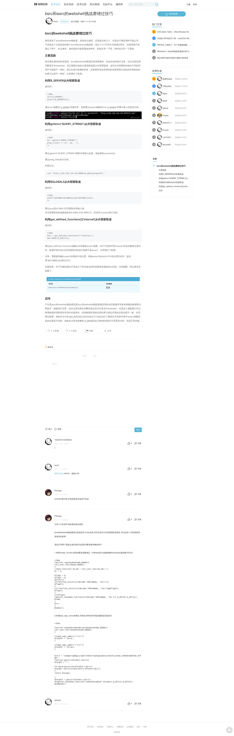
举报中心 (110, 726)
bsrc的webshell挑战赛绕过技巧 (171, 165)
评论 (138, 429)
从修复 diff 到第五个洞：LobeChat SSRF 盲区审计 (178, 38)
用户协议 (90, 726)
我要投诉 (120, 726)
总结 (160, 190)
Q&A (138, 726)
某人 (50, 429)
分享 (109, 330)
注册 (188, 4)
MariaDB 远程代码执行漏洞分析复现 (172, 57)
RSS (145, 726)
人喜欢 (73, 330)
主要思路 (162, 170)
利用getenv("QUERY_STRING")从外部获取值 (178, 178)
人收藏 (55, 330)
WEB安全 (64, 21)
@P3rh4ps (59, 473)
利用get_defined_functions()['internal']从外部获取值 (180, 186)
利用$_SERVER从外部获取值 (171, 174)
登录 (195, 4)
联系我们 (100, 726)
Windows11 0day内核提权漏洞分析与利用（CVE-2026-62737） (184, 51)
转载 (90, 330)
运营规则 (130, 726)
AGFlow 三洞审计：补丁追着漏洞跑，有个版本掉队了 (179, 44)
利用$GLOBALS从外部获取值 (171, 182)
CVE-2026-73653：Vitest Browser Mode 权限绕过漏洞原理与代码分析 (187, 31)
